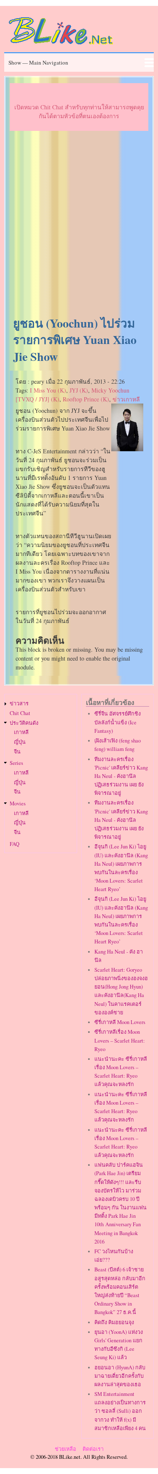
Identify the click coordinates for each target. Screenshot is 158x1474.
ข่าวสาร (19, 703)
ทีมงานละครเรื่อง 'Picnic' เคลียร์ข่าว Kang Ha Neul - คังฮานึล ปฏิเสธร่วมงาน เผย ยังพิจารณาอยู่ (121, 776)
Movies (18, 803)
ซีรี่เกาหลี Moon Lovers (119, 1022)
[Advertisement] (79, 224)
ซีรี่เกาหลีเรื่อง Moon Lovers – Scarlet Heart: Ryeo (119, 1040)
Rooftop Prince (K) (86, 399)
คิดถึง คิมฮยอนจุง (114, 1322)
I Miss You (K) (48, 390)
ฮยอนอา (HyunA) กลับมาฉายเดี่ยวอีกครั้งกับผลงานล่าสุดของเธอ (119, 1376)
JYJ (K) (79, 390)
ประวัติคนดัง (24, 722)
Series (16, 763)
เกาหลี (21, 732)
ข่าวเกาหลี (126, 399)
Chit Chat (20, 713)
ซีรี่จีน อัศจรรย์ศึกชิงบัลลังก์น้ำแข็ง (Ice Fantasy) (117, 722)
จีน (17, 751)
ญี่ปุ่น (20, 741)
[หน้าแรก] (61, 46)
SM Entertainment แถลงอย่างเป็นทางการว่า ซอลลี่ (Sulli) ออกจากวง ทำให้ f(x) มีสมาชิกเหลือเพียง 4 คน (120, 1411)
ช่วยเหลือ (65, 1448)
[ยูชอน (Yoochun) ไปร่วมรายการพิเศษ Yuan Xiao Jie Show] (127, 449)
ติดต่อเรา (93, 1448)
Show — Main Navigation (38, 62)
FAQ (14, 844)
